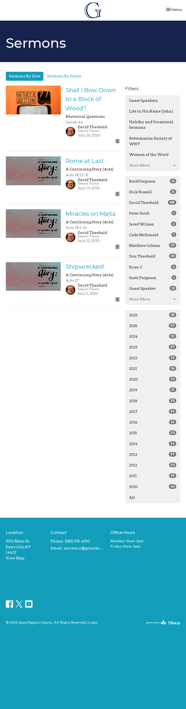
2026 (152, 315)
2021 (152, 369)
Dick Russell (152, 192)
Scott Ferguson (152, 278)
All (132, 497)
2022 (152, 358)
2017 (152, 412)
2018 (152, 401)
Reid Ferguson (152, 181)
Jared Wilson (152, 224)
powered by (160, 626)
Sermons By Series (64, 76)
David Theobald (152, 203)
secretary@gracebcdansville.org (85, 548)
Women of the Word (148, 155)
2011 (152, 476)
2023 (152, 347)
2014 (152, 444)
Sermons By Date (24, 76)
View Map (15, 558)
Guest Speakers (143, 100)
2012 (152, 465)
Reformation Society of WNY (150, 141)
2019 (152, 390)
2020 (152, 379)
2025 (152, 326)
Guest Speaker (152, 288)
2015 (152, 433)
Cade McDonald (152, 235)
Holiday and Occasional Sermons (151, 125)
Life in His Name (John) (151, 111)
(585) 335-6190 (77, 541)
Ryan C (152, 267)
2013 (152, 454)
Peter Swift (152, 213)
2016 (152, 422)
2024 (152, 336)
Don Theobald (152, 256)
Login (93, 622)
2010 (152, 487)
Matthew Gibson (152, 245)
